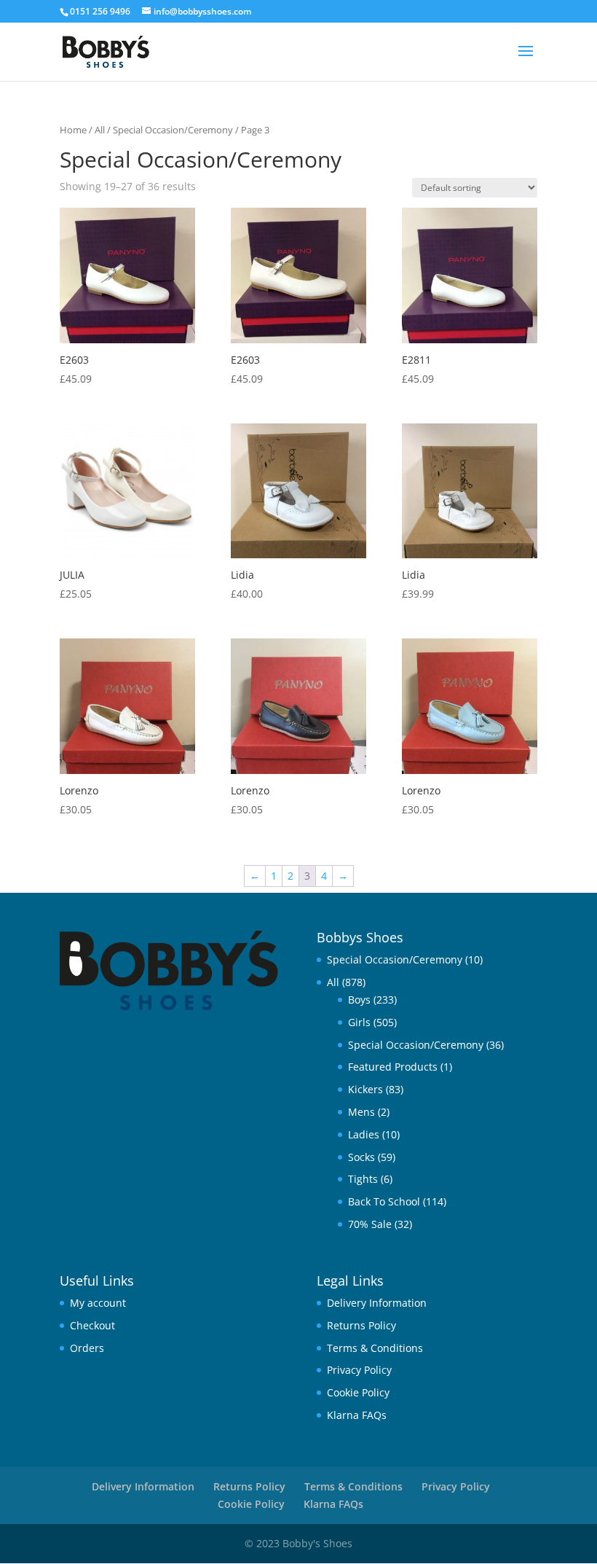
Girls (359, 1022)
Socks (361, 1157)
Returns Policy (361, 1325)
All (100, 129)
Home (73, 129)
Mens (361, 1112)
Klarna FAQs (357, 1415)
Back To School (384, 1201)
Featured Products (393, 1067)
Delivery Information (377, 1303)
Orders (87, 1348)
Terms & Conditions (375, 1348)
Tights (363, 1179)
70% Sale (370, 1224)
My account (98, 1303)
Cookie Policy (358, 1392)
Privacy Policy (359, 1370)
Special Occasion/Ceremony (173, 129)
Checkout (92, 1325)
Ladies (363, 1134)
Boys (359, 999)
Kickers (365, 1089)
